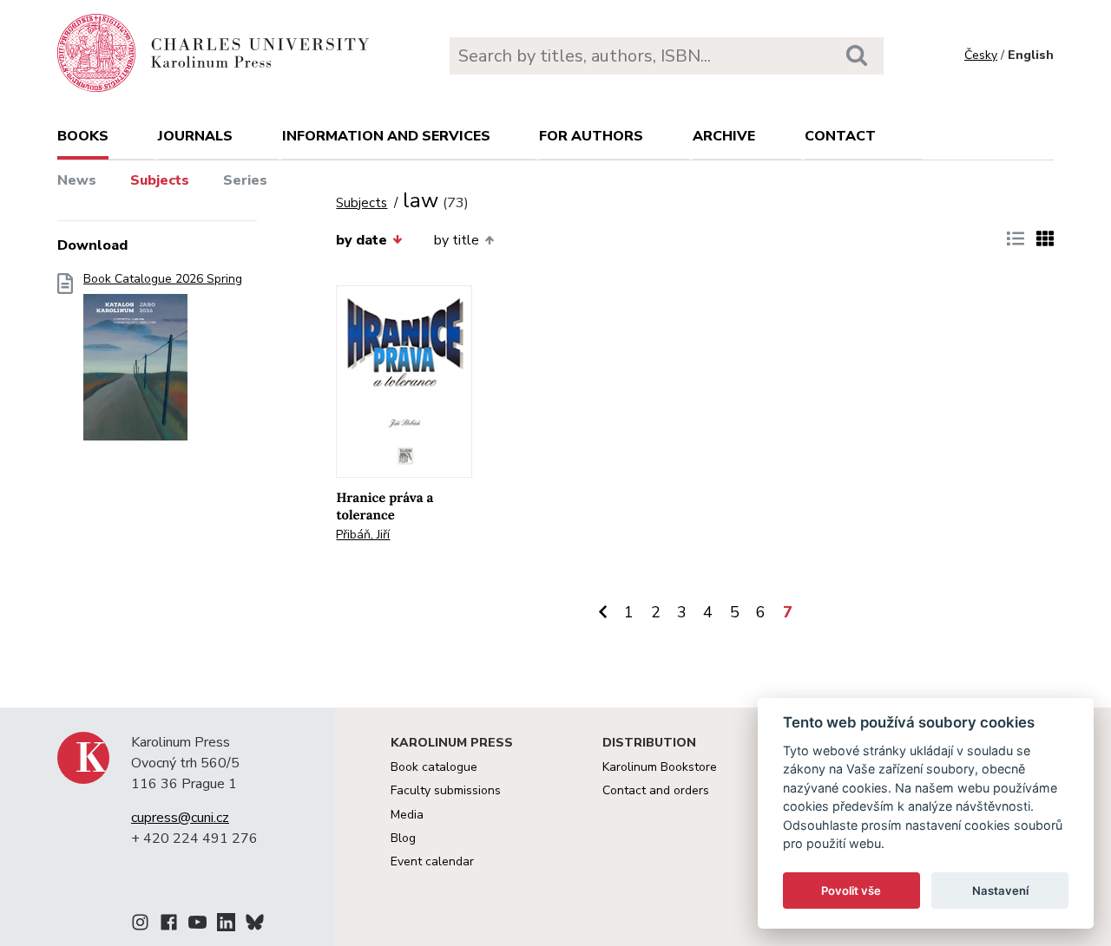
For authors (591, 136)
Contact (840, 136)
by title (456, 240)
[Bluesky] (255, 925)
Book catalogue (434, 767)
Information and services (386, 136)
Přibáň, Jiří (363, 534)
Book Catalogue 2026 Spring (162, 279)
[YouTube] (197, 925)
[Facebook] (169, 925)
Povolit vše (851, 890)
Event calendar (432, 861)
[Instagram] (140, 925)
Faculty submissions (446, 790)
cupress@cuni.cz (180, 817)
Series (245, 180)
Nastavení (1000, 890)
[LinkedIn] (226, 925)
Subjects (159, 180)
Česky (980, 55)
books (82, 136)
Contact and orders (655, 790)
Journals (195, 136)
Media (407, 814)
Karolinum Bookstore (659, 767)
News (76, 180)
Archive (724, 136)
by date (361, 240)
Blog (403, 838)
